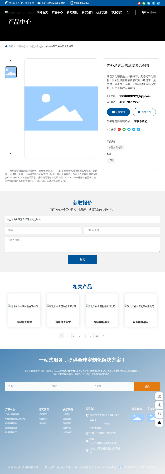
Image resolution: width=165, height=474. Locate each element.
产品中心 (19, 21)
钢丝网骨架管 (24, 322)
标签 (77, 467)
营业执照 (86, 467)
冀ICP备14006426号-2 (104, 467)
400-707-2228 (129, 102)
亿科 (111, 160)
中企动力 (61, 467)
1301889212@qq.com (53, 2)
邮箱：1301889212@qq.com (103, 440)
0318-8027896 (81, 2)
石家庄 (69, 467)
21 (97, 335)
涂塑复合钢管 (36, 46)
